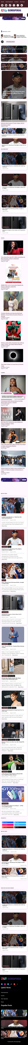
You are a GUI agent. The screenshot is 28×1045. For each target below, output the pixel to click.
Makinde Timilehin (6, 97)
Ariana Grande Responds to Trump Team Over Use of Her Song (13, 710)
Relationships (11, 676)
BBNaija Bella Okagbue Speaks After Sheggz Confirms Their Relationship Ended (11, 679)
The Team (22, 1)
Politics (14, 708)
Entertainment (11, 739)
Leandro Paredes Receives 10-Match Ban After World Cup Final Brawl (13, 49)
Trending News (11, 41)
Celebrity (4, 55)
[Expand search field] (25, 15)
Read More (4, 526)
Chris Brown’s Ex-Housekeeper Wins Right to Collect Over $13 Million (14, 58)
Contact (16, 1)
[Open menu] (2, 15)
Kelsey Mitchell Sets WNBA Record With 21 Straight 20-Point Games (9, 36)
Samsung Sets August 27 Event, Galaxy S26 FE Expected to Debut (21, 36)
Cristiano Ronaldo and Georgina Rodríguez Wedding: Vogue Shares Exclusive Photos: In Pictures (12, 314)
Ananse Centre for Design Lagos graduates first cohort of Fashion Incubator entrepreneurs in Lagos (13, 470)
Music (9, 644)
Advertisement (9, 1)
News (9, 55)
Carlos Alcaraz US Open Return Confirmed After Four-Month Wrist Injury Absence (12, 774)
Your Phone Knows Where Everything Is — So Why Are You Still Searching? (12, 806)
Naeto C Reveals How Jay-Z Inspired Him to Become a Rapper (13, 647)
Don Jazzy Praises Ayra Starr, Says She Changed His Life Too (13, 742)
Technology (6, 227)
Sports (3, 46)
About (2, 1)
